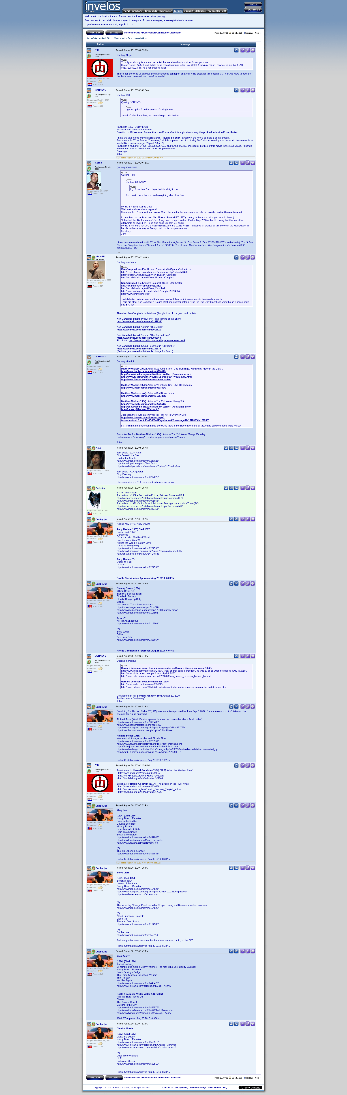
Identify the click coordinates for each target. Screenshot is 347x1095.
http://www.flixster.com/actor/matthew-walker (146, 379)
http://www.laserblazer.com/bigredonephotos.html (157, 340)
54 (236, 33)
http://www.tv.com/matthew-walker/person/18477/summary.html (156, 376)
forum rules (142, 16)
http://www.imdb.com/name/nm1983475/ (143, 395)
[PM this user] (236, 51)
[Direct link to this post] (247, 51)
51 (227, 33)
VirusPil (100, 256)
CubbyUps (101, 519)
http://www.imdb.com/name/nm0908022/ (143, 371)
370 (240, 33)
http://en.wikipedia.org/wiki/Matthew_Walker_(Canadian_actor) (155, 374)
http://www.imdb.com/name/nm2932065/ (139, 337)
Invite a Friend (214, 1087)
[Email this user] (231, 449)
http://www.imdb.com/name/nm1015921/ (139, 329)
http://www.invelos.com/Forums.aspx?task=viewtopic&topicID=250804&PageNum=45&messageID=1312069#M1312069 (165, 419)
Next (257, 33)
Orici (98, 448)
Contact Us (167, 1087)
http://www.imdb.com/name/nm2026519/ (143, 404)
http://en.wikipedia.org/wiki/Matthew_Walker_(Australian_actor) (156, 406)
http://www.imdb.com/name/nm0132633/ (139, 321)
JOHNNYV (100, 90)
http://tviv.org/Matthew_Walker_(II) (140, 409)
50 (224, 33)
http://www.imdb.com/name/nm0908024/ (143, 387)
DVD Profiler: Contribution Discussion (161, 32)
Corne (98, 162)
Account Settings (198, 1087)
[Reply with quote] (252, 51)
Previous (249, 33)
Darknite (100, 488)
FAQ (225, 1087)
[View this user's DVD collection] (236, 164)
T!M (97, 50)
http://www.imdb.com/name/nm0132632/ (139, 348)
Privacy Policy (181, 1087)
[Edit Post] (242, 51)
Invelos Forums (132, 32)
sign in (122, 24)
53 (233, 33)
